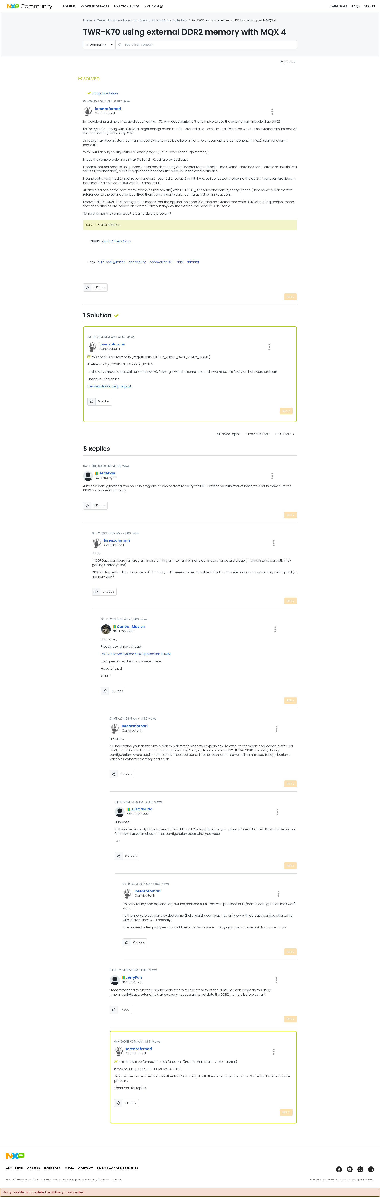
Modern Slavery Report (66, 1179)
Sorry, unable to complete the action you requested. (44, 1192)
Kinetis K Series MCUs (116, 241)
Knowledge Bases (95, 6)
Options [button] (287, 62)
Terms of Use (24, 1179)
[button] (272, 111)
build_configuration (111, 262)
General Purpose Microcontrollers (122, 20)
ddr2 (180, 262)
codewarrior (137, 262)
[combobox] (206, 44)
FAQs (356, 6)
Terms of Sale (42, 1179)
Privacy (10, 1179)
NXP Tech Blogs (127, 6)
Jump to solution (105, 93)
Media (69, 1168)
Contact (85, 1168)
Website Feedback (110, 1179)
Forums (69, 6)
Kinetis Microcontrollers (169, 20)
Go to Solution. (109, 224)
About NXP (14, 1168)
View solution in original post (109, 386)
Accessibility (89, 1179)
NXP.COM (152, 6)
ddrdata (193, 262)
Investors (52, 1168)
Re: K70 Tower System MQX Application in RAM (136, 654)
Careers (33, 1168)
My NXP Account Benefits (117, 1168)
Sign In (369, 6)
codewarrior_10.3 (161, 262)
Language (339, 6)
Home (87, 20)
